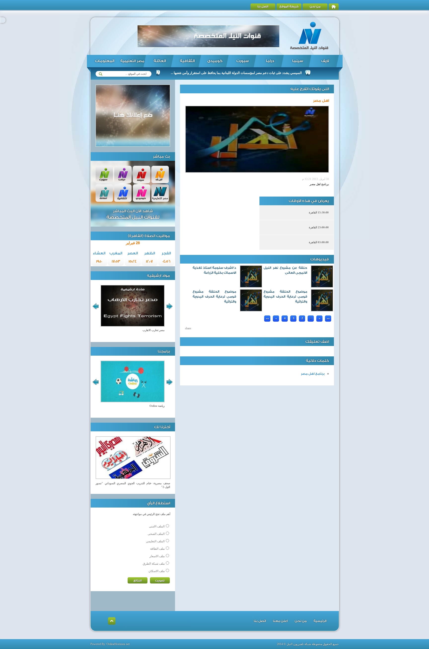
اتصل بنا (262, 6)
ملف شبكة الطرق (154, 563)
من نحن (315, 6)
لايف (325, 61)
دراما (270, 61)
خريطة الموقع (289, 6)
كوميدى (214, 61)
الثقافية (187, 61)
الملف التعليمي (155, 541)
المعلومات (104, 61)
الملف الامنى (157, 526)
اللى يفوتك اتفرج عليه (309, 89)
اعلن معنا (280, 621)
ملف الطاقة (157, 548)
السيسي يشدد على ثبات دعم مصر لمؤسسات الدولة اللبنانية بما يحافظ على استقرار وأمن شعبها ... (252, 73)
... (261, 317)
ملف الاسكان (156, 571)
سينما (297, 61)
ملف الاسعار (157, 556)
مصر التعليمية (132, 61)
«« (267, 318)
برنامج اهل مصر (312, 374)
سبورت (242, 61)
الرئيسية (320, 621)
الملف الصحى (156, 534)
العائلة (160, 61)
